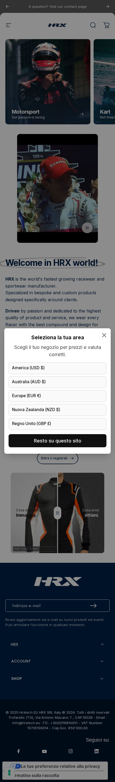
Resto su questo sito (57, 441)
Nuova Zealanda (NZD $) (36, 409)
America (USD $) (28, 367)
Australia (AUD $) (29, 381)
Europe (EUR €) (26, 395)
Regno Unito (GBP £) (31, 423)
